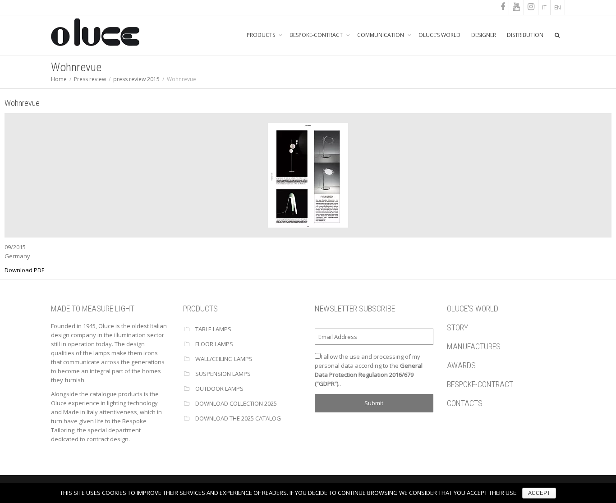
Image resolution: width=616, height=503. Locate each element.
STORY (457, 327)
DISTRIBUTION (525, 35)
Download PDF (24, 270)
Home (59, 79)
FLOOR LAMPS (214, 344)
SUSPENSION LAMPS (223, 374)
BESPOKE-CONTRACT (317, 35)
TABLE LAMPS (213, 329)
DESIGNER (483, 35)
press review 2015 (136, 79)
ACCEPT (539, 493)
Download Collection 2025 (236, 403)
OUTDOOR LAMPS (219, 388)
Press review (90, 79)
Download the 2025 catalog (238, 418)
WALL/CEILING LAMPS (224, 359)
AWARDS (461, 365)
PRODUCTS (261, 35)
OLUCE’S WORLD (439, 35)
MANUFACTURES (474, 346)
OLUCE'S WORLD (472, 308)
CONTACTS (465, 403)
